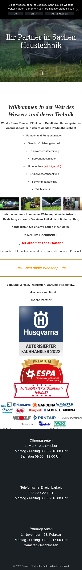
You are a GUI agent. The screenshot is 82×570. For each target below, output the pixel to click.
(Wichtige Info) (52, 166)
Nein (34, 13)
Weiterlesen (59, 13)
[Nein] (77, 9)
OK (16, 13)
